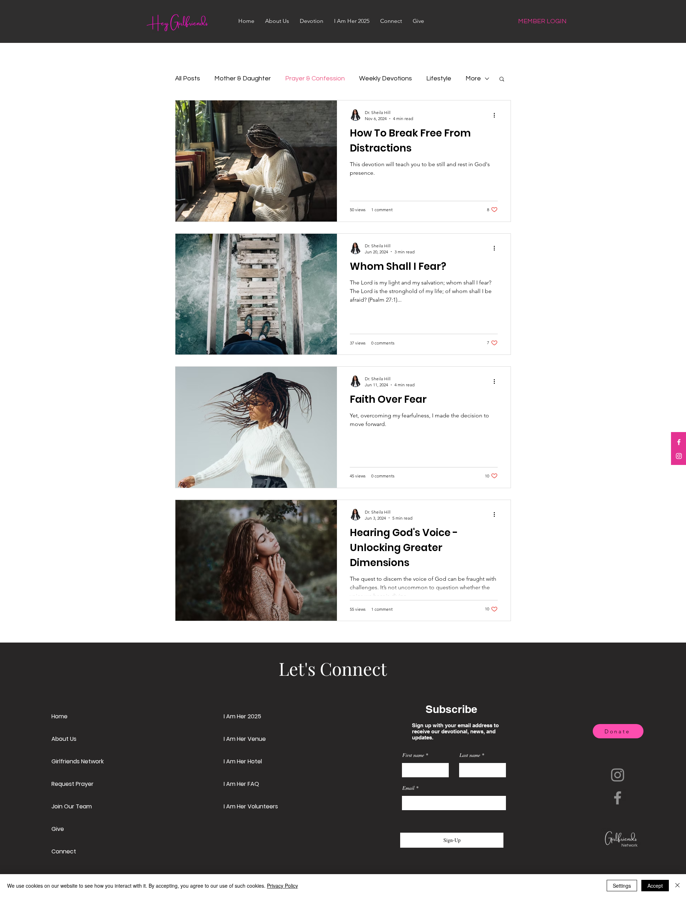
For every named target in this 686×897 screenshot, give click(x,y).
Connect (63, 851)
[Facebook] (617, 798)
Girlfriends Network (77, 761)
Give (57, 829)
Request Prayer (72, 784)
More (473, 78)
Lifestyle (438, 78)
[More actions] (496, 115)
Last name (469, 755)
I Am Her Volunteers (251, 806)
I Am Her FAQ (241, 784)
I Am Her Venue (245, 739)
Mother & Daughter (242, 78)
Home (59, 716)
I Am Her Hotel (243, 761)
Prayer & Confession (315, 78)
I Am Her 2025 (242, 716)
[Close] (677, 885)
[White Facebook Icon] (679, 442)
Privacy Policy (282, 885)
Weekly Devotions (385, 78)
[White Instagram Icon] (679, 456)
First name (413, 755)
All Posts (187, 78)
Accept (655, 885)
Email (408, 788)
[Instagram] (617, 775)
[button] (501, 79)
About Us (63, 739)
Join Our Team (71, 806)
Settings (622, 885)
